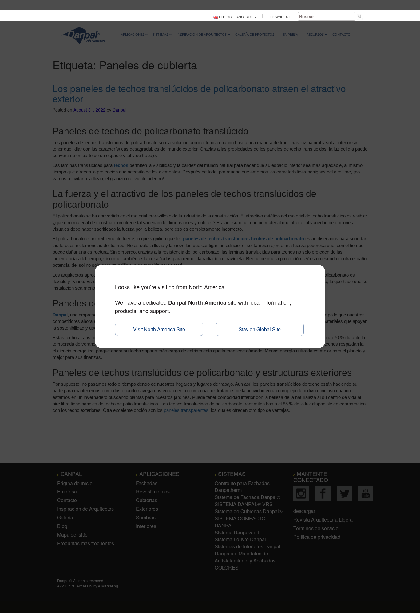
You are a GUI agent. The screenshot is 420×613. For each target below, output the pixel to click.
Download (280, 16)
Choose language (235, 16)
